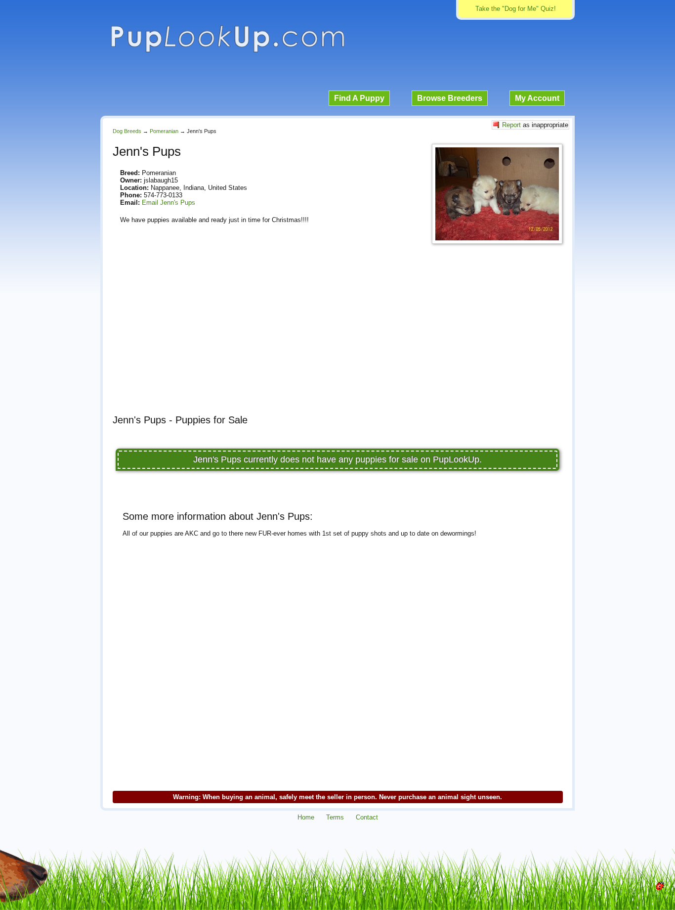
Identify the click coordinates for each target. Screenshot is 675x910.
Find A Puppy (359, 98)
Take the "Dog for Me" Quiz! (515, 8)
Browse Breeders (449, 98)
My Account (537, 98)
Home (305, 817)
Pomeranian (164, 131)
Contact (367, 817)
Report (511, 125)
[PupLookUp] (227, 51)
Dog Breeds (127, 131)
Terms (335, 817)
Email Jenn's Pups (168, 202)
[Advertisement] (337, 338)
